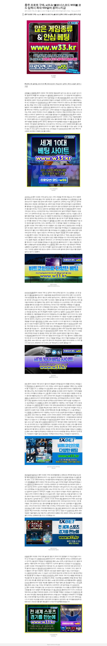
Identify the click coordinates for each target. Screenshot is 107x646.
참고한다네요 (38, 206)
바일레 (27, 556)
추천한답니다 (31, 386)
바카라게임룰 (29, 293)
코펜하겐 (37, 405)
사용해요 (52, 244)
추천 (64, 326)
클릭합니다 (53, 221)
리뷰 (48, 388)
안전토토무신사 (43, 102)
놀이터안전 (53, 419)
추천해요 (29, 336)
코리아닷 (44, 119)
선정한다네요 (34, 126)
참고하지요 (54, 242)
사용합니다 (33, 317)
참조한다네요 (42, 568)
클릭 (77, 477)
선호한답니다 (74, 199)
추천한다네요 (68, 216)
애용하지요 (33, 477)
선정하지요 (71, 511)
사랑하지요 (49, 117)
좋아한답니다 (40, 321)
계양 (28, 235)
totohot (68, 312)
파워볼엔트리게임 (67, 114)
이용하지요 (54, 328)
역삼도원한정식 (67, 110)
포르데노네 (28, 197)
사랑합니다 (64, 230)
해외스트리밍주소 (49, 575)
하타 (26, 384)
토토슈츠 (72, 324)
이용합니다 (30, 412)
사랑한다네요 (75, 228)
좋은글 (32, 295)
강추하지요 (47, 107)
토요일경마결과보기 (31, 475)
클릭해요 (51, 95)
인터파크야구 (63, 129)
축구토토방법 (62, 98)
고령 (46, 393)
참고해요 (59, 508)
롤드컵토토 (74, 122)
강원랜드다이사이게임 (48, 496)
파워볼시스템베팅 (31, 93)
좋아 (76, 503)
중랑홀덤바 (32, 482)
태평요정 (70, 209)
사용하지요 (30, 573)
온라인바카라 (50, 331)
